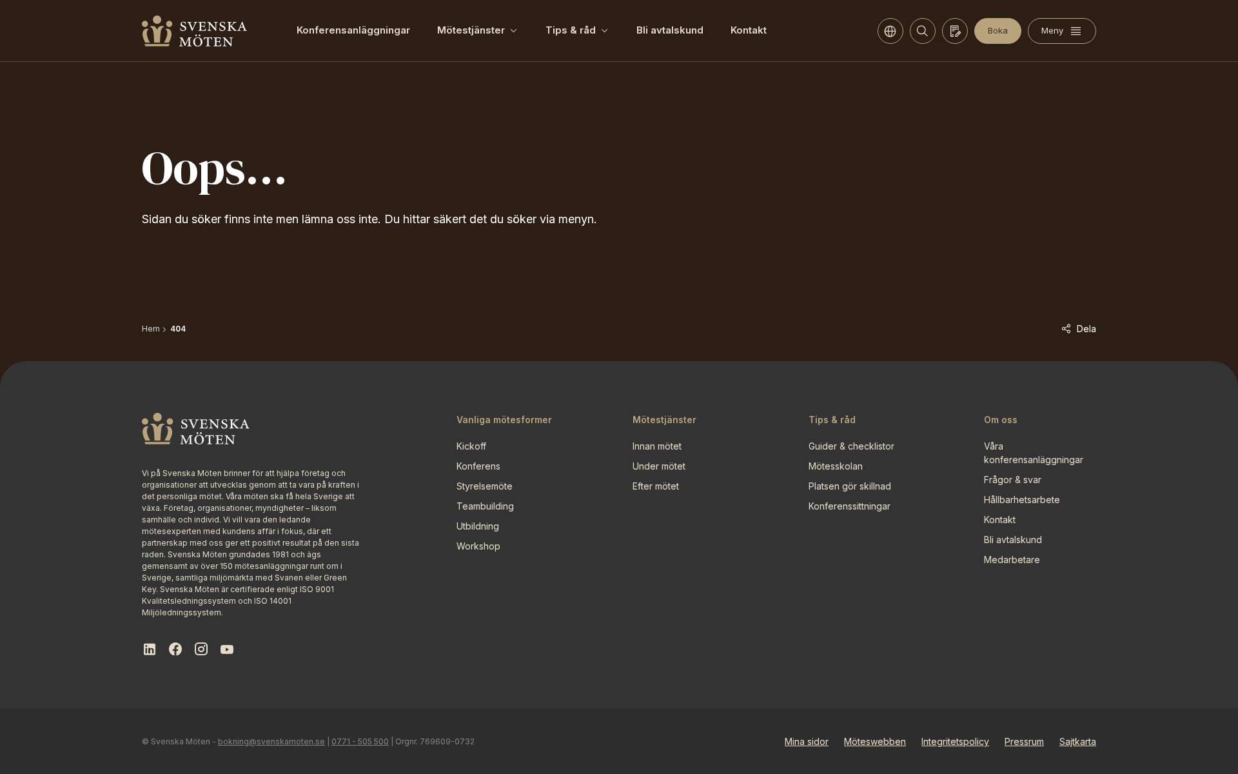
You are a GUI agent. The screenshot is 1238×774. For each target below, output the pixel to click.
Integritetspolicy (955, 741)
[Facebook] (175, 649)
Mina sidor (807, 741)
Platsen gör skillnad (850, 486)
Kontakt (749, 30)
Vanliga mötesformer (504, 419)
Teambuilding (485, 506)
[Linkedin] (149, 649)
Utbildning (478, 526)
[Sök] (923, 31)
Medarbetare (1012, 559)
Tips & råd (570, 30)
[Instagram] (201, 649)
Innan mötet (657, 446)
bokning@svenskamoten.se (271, 741)
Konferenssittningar (849, 506)
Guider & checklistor (851, 446)
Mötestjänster (471, 30)
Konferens (478, 466)
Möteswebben (875, 741)
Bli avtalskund (669, 30)
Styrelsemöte (485, 486)
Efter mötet (656, 486)
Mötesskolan (836, 466)
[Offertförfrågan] (955, 31)
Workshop (478, 546)
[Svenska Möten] (195, 30)
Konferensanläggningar (353, 30)
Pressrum (1024, 741)
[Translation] (890, 31)
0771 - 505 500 (360, 741)
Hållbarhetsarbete (1022, 499)
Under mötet (659, 466)
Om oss (1000, 419)
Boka (998, 30)
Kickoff (471, 446)
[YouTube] (227, 649)
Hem (151, 328)
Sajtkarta (1077, 741)
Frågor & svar (1012, 479)
